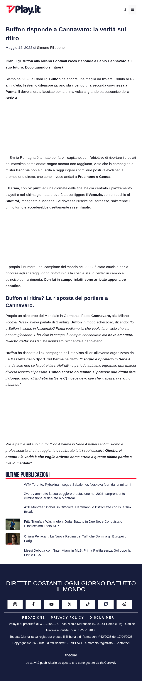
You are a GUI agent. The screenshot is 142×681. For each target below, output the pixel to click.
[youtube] (51, 604)
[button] (125, 9)
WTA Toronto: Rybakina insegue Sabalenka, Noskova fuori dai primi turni (77, 484)
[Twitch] (106, 604)
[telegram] (124, 604)
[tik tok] (87, 604)
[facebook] (33, 604)
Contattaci (123, 643)
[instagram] (15, 604)
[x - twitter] (69, 604)
